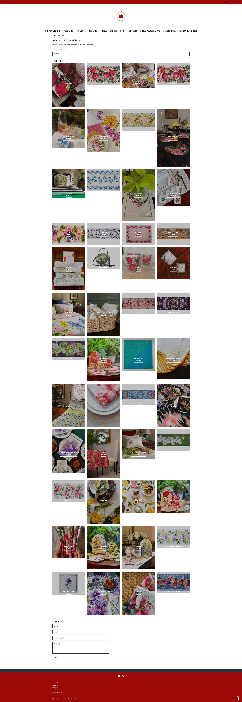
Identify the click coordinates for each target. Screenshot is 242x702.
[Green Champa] (103, 258)
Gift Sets (132, 31)
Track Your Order (188, 31)
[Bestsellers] (173, 74)
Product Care (56, 683)
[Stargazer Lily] (68, 491)
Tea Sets (81, 31)
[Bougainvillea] (103, 130)
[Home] (138, 263)
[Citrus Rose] (138, 120)
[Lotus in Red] (138, 303)
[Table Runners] (68, 542)
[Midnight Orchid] (173, 303)
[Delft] (103, 180)
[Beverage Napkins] (68, 128)
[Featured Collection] (173, 187)
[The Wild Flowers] (68, 583)
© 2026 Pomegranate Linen (59, 699)
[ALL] (103, 74)
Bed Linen (93, 31)
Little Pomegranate (150, 31)
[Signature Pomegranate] (138, 444)
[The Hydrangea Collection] (173, 537)
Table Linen (68, 31)
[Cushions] (68, 183)
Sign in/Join (229, 2)
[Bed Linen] (138, 75)
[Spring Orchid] (173, 440)
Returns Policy (56, 687)
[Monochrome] (138, 354)
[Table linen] (173, 496)
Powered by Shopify (73, 699)
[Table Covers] (138, 496)
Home (104, 31)
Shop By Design (52, 31)
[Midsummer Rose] (68, 349)
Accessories (169, 31)
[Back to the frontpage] (54, 35)
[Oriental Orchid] (138, 394)
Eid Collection (117, 31)
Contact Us (55, 685)
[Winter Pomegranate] (173, 582)
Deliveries (55, 690)
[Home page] (173, 263)
